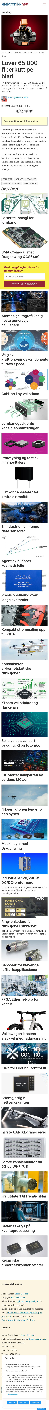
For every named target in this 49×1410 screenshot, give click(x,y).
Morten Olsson (18, 1297)
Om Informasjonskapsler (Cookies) (18, 1320)
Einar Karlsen (21, 1294)
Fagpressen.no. (12, 1394)
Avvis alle (12, 1402)
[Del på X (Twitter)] (22, 111)
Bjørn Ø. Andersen (37, 1339)
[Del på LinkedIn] (26, 111)
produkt (31, 179)
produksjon (30, 183)
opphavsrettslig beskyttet (28, 1301)
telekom (7, 179)
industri (19, 179)
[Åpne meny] (44, 4)
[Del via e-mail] (30, 111)
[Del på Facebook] (18, 111)
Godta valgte (23, 1402)
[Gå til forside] (21, 4)
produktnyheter (12, 183)
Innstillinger (41, 1408)
